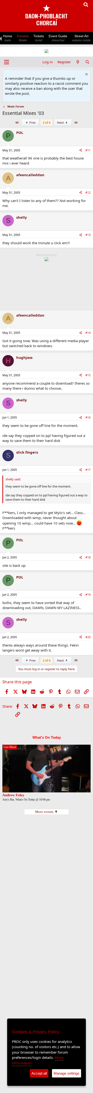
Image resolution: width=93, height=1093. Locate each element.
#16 (88, 417)
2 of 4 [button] (46, 122)
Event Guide (58, 38)
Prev (32, 122)
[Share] (81, 150)
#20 (88, 637)
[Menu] (6, 62)
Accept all (39, 1073)
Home (7, 38)
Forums (23, 38)
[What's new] (78, 62)
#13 (88, 235)
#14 (88, 333)
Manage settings (66, 1073)
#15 (88, 375)
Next (61, 122)
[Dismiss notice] (86, 74)
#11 (88, 150)
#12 (88, 193)
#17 (88, 470)
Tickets (38, 38)
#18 (88, 557)
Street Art (81, 38)
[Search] (87, 62)
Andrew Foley (13, 795)
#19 (88, 595)
